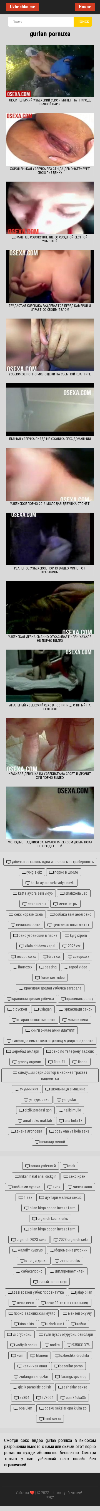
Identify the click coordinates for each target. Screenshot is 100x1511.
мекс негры (68, 904)
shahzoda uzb (76, 893)
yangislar (68, 1099)
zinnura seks (69, 1260)
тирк (56, 1187)
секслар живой (52, 1141)
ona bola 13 (73, 1120)
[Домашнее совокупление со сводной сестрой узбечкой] (50, 208)
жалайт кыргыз (30, 1250)
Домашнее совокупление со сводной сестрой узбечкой (50, 239)
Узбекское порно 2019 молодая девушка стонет (50, 504)
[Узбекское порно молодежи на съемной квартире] (50, 345)
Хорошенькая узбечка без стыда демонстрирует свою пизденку (50, 171)
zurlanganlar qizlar (33, 1376)
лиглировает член (69, 1271)
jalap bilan (84, 1292)
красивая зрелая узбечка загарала (52, 988)
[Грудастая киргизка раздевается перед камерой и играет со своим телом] (50, 276)
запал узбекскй (43, 1166)
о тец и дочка (36, 1260)
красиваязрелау (79, 998)
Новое (85, 6)
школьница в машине (67, 1089)
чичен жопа (82, 1187)
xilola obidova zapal (39, 946)
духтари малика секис (63, 1197)
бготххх (54, 956)
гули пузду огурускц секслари (68, 1334)
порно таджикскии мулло (34, 1313)
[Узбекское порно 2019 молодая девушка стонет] (50, 474)
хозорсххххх (26, 956)
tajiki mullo (72, 1110)
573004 (47, 1397)
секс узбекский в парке (38, 935)
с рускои (19, 1009)
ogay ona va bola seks (71, 1131)
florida (82, 1062)
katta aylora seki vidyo (35, 893)
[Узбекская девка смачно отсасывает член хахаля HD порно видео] (50, 607)
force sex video (52, 977)
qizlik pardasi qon (38, 1110)
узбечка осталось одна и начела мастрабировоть (52, 861)
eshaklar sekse (75, 1387)
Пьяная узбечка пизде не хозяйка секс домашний (50, 439)
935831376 (80, 1345)
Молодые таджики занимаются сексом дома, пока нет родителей (50, 844)
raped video (77, 967)
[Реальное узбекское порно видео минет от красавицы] (50, 539)
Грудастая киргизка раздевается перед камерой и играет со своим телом (50, 308)
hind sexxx (52, 1418)
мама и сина (77, 1019)
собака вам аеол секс (72, 914)
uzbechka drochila (74, 1355)
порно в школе (66, 872)
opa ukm (25, 1408)
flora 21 (59, 1062)
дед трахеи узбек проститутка (38, 1292)
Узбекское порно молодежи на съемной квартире (50, 374)
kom (19, 1355)
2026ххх (74, 946)
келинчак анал (34, 1366)
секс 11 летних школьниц (67, 1303)
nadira (54, 1345)
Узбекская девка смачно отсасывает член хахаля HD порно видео (49, 639)
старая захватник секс (35, 1019)
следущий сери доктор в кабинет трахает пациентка (52, 1075)
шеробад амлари (25, 1051)
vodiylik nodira (26, 1345)
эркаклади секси (77, 1009)
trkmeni (41, 1355)
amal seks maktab (37, 1120)
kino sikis (26, 1324)
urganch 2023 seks (31, 1239)
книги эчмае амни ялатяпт (52, 1030)
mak (71, 1166)
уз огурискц (22, 1334)
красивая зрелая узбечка (32, 998)
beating (50, 967)
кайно (81, 1324)
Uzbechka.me (22, 6)
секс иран (76, 1176)
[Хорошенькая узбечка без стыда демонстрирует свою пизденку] (50, 139)
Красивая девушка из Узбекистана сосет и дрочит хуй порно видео (50, 776)
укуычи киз (28, 1089)
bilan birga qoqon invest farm (52, 1208)
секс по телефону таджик (72, 1051)
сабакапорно (31, 1271)
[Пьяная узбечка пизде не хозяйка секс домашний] (50, 409)
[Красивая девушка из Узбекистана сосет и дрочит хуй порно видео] (50, 744)
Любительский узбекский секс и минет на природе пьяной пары (50, 102)
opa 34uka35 (75, 1397)
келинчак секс (27, 925)
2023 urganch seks (73, 1239)
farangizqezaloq (73, 1376)
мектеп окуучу (79, 1313)
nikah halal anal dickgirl (37, 1176)
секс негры (36, 904)
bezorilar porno (71, 1366)
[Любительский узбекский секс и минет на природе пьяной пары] (50, 71)
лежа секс (25, 1303)
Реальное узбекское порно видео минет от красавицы (50, 570)
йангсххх (24, 967)
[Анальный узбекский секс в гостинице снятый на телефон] (50, 676)
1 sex (27, 1197)
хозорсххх (80, 956)
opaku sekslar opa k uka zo (65, 1408)
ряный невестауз (52, 1281)
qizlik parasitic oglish (34, 1387)
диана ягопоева (29, 1131)
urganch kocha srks (52, 1218)
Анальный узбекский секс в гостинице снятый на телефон (50, 707)
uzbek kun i (55, 1324)
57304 (24, 1397)
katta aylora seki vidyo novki (52, 883)
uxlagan (45, 1009)
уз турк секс (38, 1099)
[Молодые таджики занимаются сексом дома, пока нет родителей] (50, 813)
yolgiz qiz (34, 872)
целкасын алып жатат (70, 925)
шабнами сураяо (26, 1187)
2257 (50, 1498)
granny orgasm (29, 1062)
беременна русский (71, 1250)
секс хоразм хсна (28, 914)
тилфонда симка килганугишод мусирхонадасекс (52, 1041)
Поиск (82, 21)
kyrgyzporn (78, 935)
